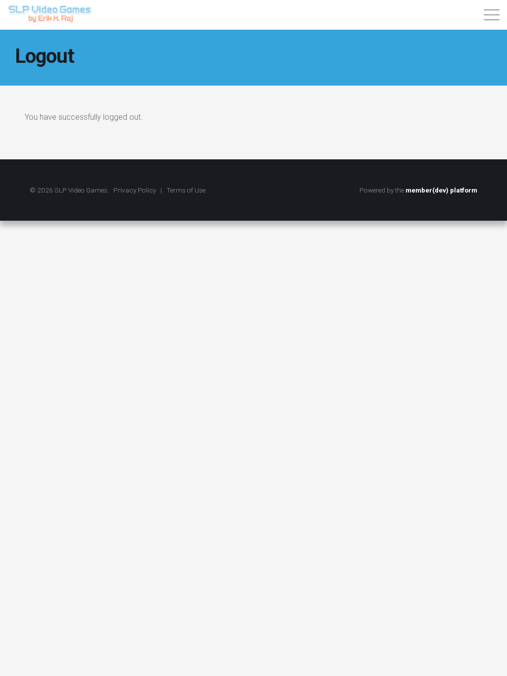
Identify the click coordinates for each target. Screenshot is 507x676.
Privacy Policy (134, 190)
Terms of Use (185, 190)
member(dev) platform (441, 190)
